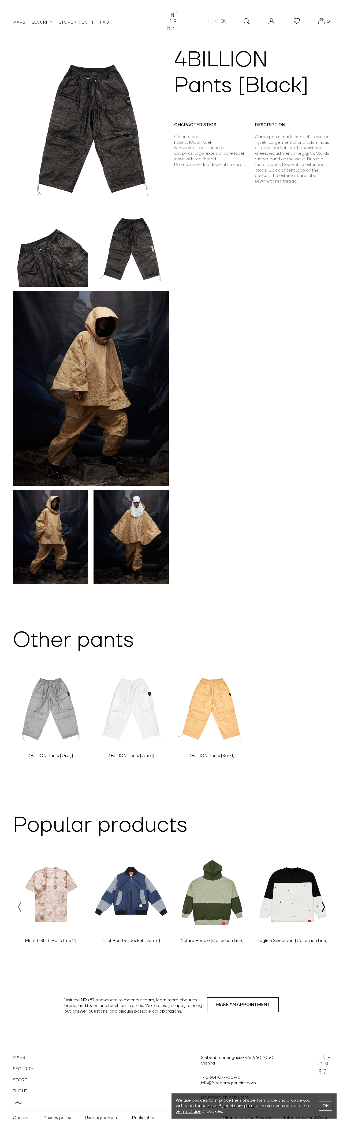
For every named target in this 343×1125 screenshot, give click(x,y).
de (210, 21)
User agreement (101, 1117)
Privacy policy (57, 1117)
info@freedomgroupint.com (228, 1083)
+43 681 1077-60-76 (220, 1077)
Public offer (143, 1117)
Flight (86, 22)
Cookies (21, 1117)
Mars (19, 22)
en (223, 21)
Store (66, 22)
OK (325, 1105)
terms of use (188, 1111)
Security (42, 22)
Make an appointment (243, 1004)
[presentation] (20, 907)
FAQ (104, 22)
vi (217, 21)
